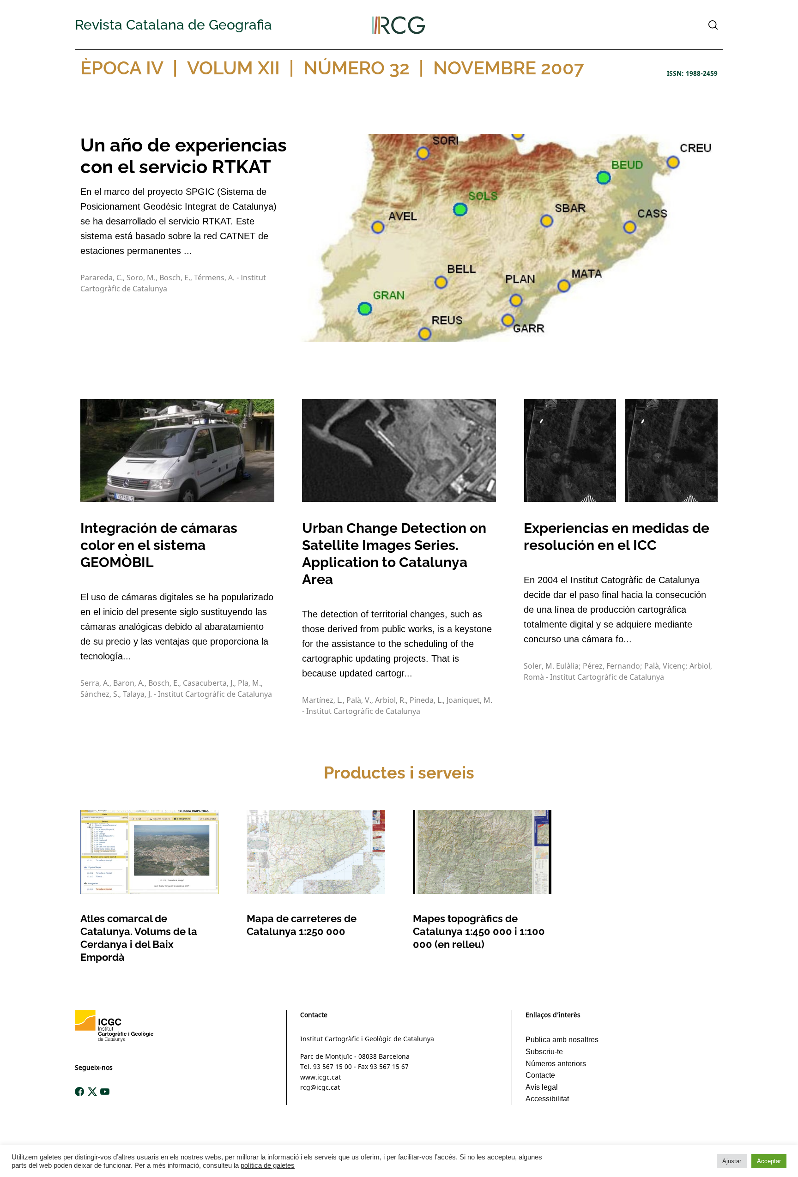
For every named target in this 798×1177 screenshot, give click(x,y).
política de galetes (268, 1165)
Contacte (540, 1075)
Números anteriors (556, 1064)
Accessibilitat (547, 1099)
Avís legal (542, 1087)
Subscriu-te (544, 1052)
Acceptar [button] (769, 1161)
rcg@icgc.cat (320, 1087)
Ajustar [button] (731, 1161)
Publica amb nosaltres (562, 1040)
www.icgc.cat (320, 1077)
